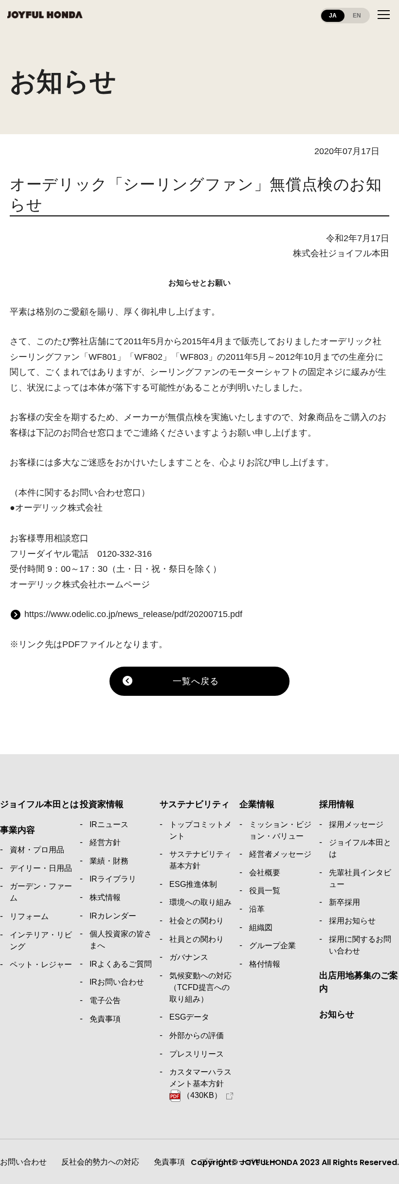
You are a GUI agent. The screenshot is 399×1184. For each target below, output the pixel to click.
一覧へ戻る (196, 681)
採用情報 (336, 804)
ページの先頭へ (379, 781)
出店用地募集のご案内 (358, 982)
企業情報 (256, 804)
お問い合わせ (23, 1162)
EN (357, 15)
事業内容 (17, 830)
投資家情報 (102, 804)
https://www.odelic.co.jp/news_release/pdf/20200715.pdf (133, 614)
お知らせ (336, 1014)
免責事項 (169, 1162)
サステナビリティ (195, 804)
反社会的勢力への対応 (100, 1162)
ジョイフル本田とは (39, 804)
